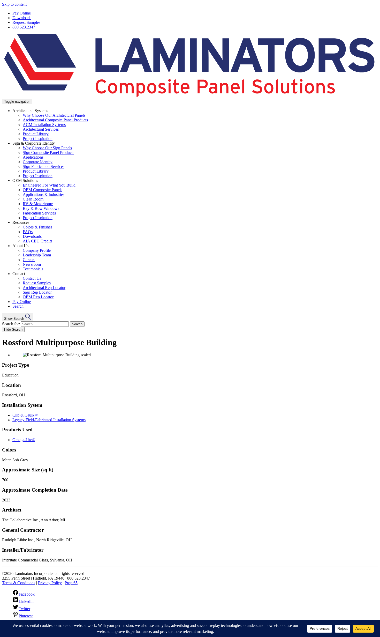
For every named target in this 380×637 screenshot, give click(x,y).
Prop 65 (71, 583)
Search (18, 306)
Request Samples (26, 22)
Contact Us (32, 278)
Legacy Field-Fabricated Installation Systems (49, 420)
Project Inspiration (37, 138)
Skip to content (14, 4)
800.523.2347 (23, 27)
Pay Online (21, 13)
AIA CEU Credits (37, 241)
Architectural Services (41, 129)
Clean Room (33, 199)
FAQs (28, 231)
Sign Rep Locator (37, 292)
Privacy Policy (50, 583)
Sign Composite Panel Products (48, 152)
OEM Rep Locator (38, 297)
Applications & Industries (43, 194)
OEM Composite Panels (42, 190)
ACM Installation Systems (44, 124)
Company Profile (37, 250)
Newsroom (32, 264)
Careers (29, 259)
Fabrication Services (39, 213)
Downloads (21, 18)
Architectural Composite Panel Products (55, 120)
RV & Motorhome (38, 204)
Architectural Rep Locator (44, 287)
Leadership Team (37, 255)
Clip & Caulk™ (25, 415)
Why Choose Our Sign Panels (47, 148)
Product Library (36, 134)
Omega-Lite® (23, 440)
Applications (33, 157)
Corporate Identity (37, 162)
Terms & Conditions (18, 583)
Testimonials (33, 269)
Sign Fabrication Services (43, 166)
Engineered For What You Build (49, 185)
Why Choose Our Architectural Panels (54, 115)
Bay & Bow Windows (41, 208)
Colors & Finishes (37, 227)
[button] (17, 317)
